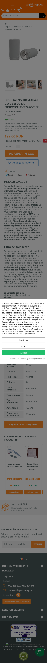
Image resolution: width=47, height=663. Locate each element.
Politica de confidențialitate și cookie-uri (27, 359)
